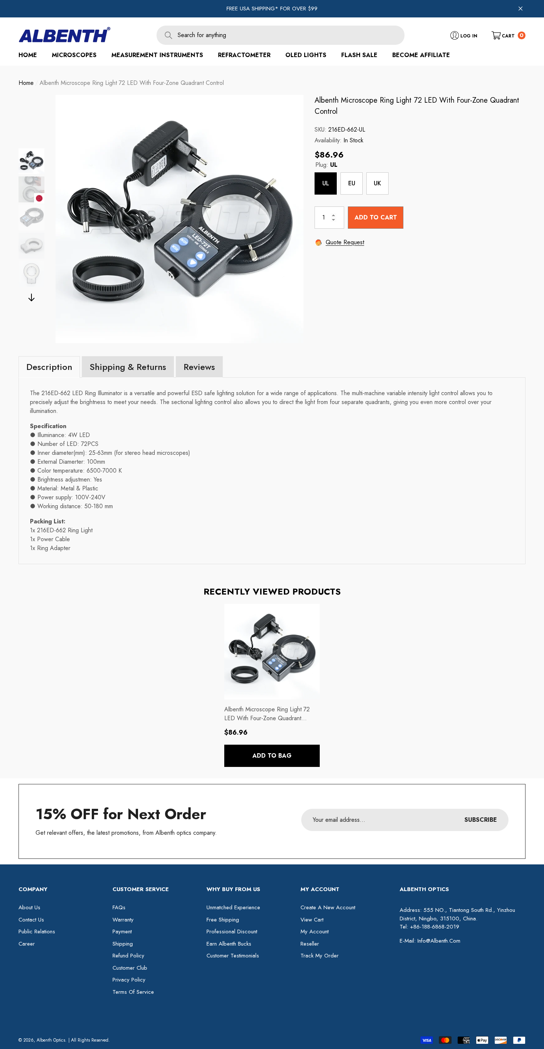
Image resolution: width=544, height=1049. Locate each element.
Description (49, 366)
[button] (508, 35)
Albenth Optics (51, 1040)
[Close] (520, 9)
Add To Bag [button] (272, 755)
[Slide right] (31, 297)
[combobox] (291, 35)
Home (26, 83)
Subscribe (480, 819)
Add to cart (376, 217)
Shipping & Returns (128, 366)
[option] (179, 219)
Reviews (199, 366)
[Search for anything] (280, 35)
